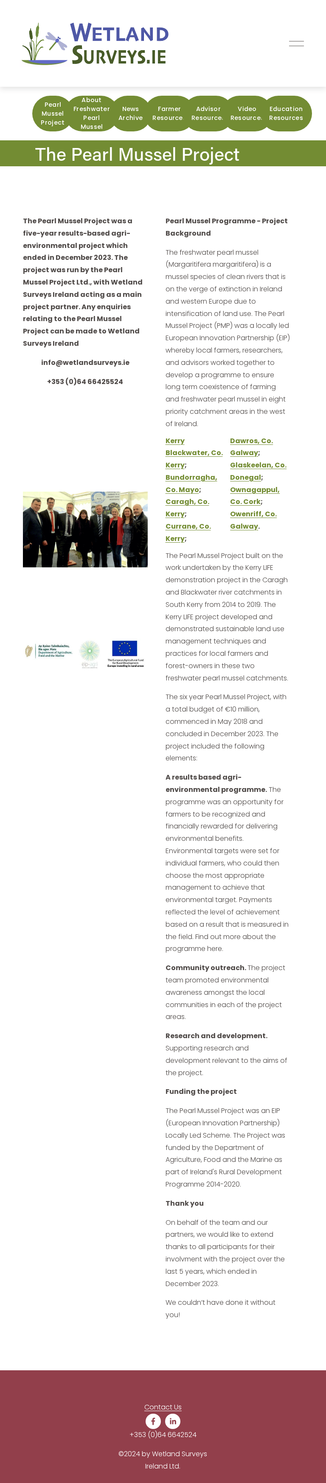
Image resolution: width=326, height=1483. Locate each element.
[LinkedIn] (172, 1421)
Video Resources (247, 113)
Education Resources (286, 113)
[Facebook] (153, 1421)
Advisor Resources (208, 113)
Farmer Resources (169, 113)
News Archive (130, 113)
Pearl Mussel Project (53, 113)
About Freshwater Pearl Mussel (91, 113)
